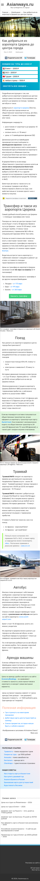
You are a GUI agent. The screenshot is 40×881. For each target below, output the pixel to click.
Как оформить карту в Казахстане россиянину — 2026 (19, 824)
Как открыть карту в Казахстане (17, 774)
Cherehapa (8, 763)
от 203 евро (17, 290)
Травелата (8, 751)
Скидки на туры (10, 754)
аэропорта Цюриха (21, 108)
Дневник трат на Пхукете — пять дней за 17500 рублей (17, 812)
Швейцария (15, 12)
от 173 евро (17, 284)
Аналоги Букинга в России (14, 779)
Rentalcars (8, 760)
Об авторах (35, 868)
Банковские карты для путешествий (18, 782)
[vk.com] (19, 876)
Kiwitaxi (5, 251)
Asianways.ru (20, 4)
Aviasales (7, 757)
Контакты (36, 870)
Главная (5, 12)
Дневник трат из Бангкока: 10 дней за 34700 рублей (19, 818)
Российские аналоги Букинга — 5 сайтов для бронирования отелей (18, 830)
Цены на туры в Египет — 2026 (13, 807)
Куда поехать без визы (13, 785)
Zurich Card (6, 422)
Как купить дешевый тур (14, 776)
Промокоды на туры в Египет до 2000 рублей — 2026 (19, 836)
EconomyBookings (9, 679)
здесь (7, 543)
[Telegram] (21, 876)
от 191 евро (15, 287)
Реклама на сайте (32, 863)
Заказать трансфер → (20, 296)
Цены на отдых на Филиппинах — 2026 (16, 802)
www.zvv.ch (25, 546)
